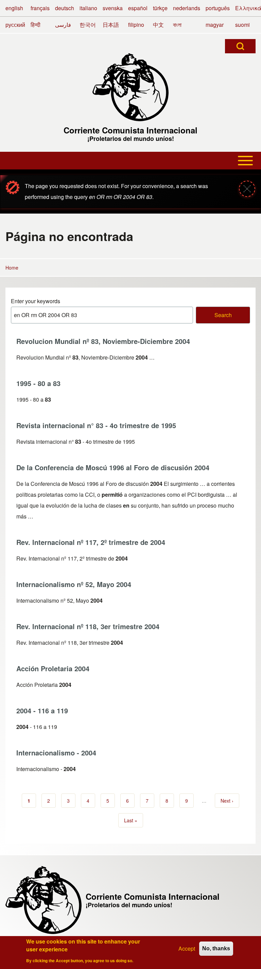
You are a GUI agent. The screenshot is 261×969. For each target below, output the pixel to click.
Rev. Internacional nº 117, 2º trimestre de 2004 (90, 542)
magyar (215, 25)
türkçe (160, 8)
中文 (158, 25)
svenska (113, 8)
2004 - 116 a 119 (42, 710)
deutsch (64, 8)
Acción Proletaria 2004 (52, 668)
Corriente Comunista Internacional (130, 130)
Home (11, 267)
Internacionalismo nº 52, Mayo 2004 (73, 584)
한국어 (88, 25)
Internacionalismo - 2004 (56, 752)
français (40, 8)
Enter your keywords (35, 301)
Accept (186, 948)
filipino (136, 25)
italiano (88, 8)
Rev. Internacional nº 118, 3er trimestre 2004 (87, 626)
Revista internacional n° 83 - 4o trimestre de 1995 (96, 425)
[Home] (130, 87)
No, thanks (216, 948)
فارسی (63, 25)
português (218, 8)
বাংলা (177, 25)
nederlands (186, 8)
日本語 (111, 25)
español (137, 8)
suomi (242, 25)
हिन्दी (35, 25)
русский (15, 25)
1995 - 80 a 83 (38, 383)
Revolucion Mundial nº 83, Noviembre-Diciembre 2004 (103, 341)
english (14, 8)
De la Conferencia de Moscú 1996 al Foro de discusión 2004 (112, 467)
